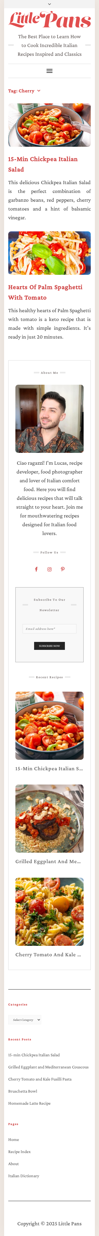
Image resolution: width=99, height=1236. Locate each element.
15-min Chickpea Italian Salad (34, 1054)
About (13, 1163)
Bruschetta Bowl (22, 1091)
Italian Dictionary (23, 1175)
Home (13, 1139)
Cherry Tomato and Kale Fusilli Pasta (40, 1079)
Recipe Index (19, 1151)
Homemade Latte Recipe (29, 1103)
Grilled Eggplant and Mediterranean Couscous (48, 1067)
